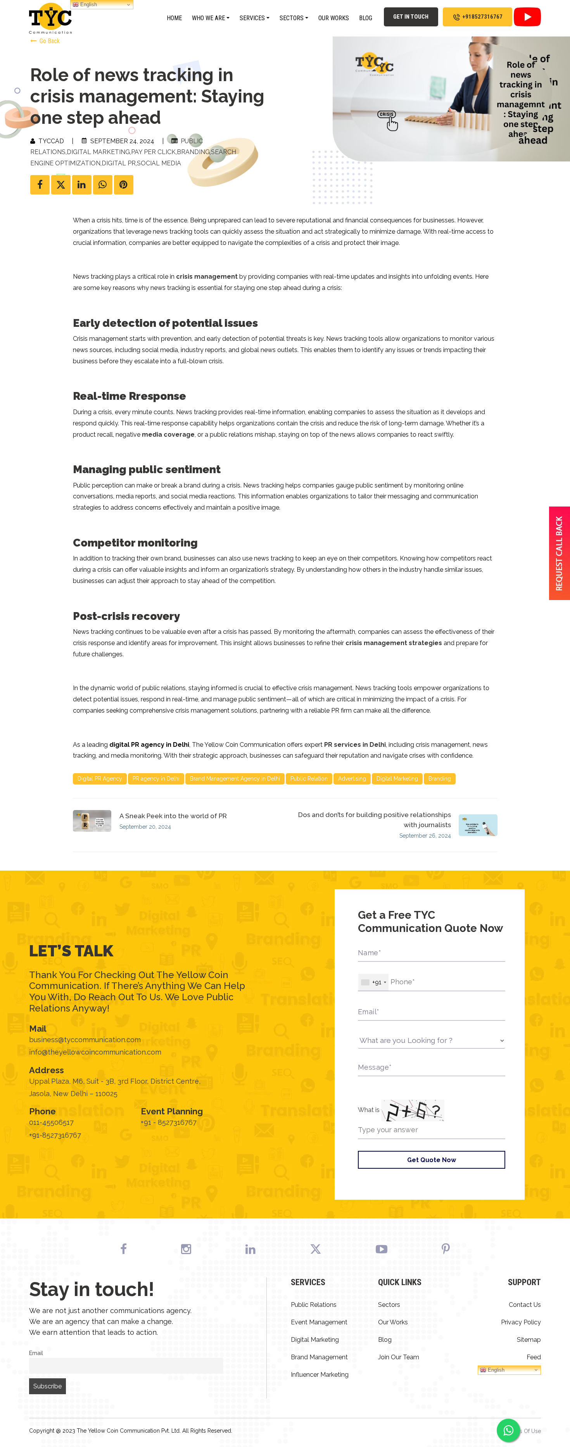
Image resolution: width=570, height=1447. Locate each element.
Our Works (333, 18)
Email (36, 1353)
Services (252, 18)
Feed (534, 1357)
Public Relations (314, 1304)
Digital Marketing (98, 152)
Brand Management (319, 1357)
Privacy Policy (521, 1322)
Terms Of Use (524, 1431)
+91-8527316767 (55, 1135)
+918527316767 (482, 16)
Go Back (49, 41)
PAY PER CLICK (153, 152)
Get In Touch (410, 16)
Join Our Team (398, 1357)
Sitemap (529, 1339)
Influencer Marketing (320, 1374)
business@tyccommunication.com (85, 1040)
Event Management (319, 1322)
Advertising (352, 779)
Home (174, 18)
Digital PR (119, 163)
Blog (365, 18)
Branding (193, 152)
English (495, 1369)
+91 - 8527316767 (169, 1122)
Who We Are (208, 18)
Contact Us (525, 1304)
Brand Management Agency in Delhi (235, 779)
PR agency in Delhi (156, 779)
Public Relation (309, 779)
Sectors (292, 18)
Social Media (159, 163)
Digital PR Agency (100, 779)
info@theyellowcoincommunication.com (95, 1052)
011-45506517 (51, 1122)
